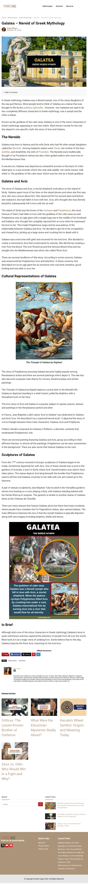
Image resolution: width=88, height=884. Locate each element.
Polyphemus (64, 210)
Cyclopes (48, 210)
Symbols (59, 6)
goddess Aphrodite (33, 107)
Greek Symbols (12, 660)
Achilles (6, 152)
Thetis (57, 148)
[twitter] (3, 845)
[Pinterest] (11, 845)
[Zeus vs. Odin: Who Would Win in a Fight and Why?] (15, 744)
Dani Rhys (12, 28)
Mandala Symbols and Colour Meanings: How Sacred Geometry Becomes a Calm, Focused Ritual (70, 805)
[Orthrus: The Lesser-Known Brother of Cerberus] (15, 700)
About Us (69, 6)
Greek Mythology (25, 18)
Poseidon (44, 152)
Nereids (17, 148)
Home (4, 18)
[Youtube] (7, 845)
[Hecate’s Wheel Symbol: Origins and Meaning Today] (73, 700)
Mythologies (48, 6)
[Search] (40, 804)
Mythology (22, 660)
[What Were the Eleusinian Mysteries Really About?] (44, 700)
